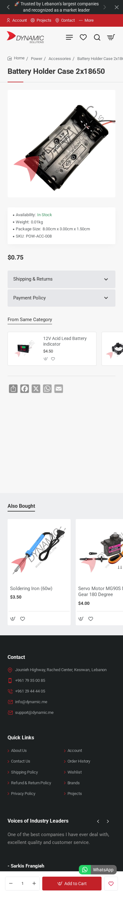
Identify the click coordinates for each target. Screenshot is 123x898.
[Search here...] (97, 37)
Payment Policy (29, 298)
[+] (34, 883)
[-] (10, 883)
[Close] (116, 7)
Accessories (60, 58)
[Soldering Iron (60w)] (39, 550)
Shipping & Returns (33, 279)
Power (36, 58)
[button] (8, 7)
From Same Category (30, 319)
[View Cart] (111, 37)
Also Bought (21, 506)
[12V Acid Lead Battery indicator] (24, 349)
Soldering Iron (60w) (31, 588)
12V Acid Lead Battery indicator (65, 341)
